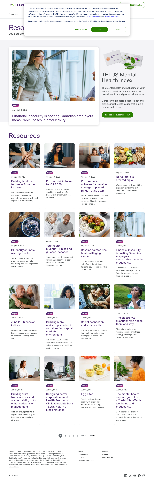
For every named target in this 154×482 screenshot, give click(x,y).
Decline (117, 29)
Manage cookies (81, 29)
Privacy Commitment (112, 17)
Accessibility (83, 454)
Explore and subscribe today (117, 114)
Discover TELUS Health (132, 5)
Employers (13, 14)
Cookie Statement (92, 17)
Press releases (107, 457)
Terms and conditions (86, 460)
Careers (105, 454)
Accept (99, 29)
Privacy (81, 457)
